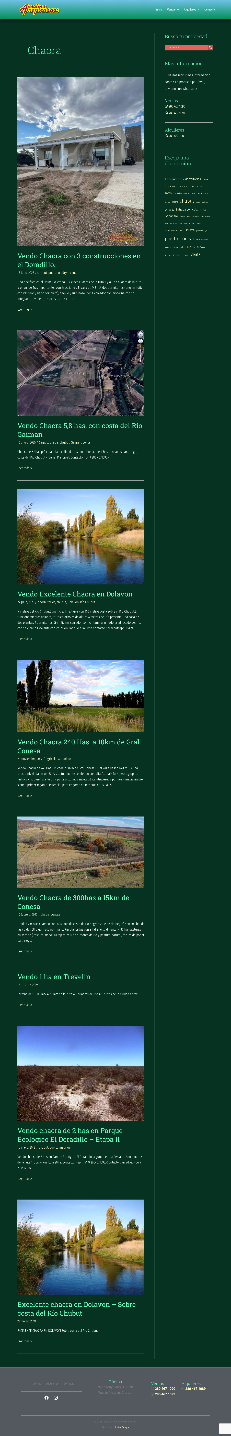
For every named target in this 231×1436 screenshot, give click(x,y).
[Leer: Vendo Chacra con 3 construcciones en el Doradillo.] (80, 161)
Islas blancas (205, 217)
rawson (175, 247)
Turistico (186, 255)
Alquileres (190, 9)
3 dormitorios (172, 186)
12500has (199, 187)
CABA (193, 193)
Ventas (171, 9)
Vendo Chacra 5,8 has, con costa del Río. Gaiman (80, 430)
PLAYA (190, 230)
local (166, 224)
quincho (168, 247)
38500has (178, 193)
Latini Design (122, 1427)
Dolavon (73, 602)
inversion (196, 217)
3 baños (205, 180)
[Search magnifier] (210, 47)
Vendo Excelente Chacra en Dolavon (75, 593)
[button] (173, 10)
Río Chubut (87, 602)
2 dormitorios (46, 602)
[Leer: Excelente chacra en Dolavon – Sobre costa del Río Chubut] (80, 1247)
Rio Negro (191, 247)
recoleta (182, 247)
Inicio (158, 9)
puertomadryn (201, 231)
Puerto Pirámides (201, 239)
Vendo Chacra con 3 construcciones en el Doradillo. (79, 260)
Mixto (199, 224)
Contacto (209, 9)
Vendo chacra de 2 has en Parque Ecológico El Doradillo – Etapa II (70, 1135)
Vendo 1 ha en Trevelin (53, 976)
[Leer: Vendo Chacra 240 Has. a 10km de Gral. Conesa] (80, 696)
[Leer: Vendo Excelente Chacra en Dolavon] (80, 536)
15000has (169, 193)
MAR (185, 224)
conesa (55, 914)
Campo (43, 442)
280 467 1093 (177, 113)
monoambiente (172, 230)
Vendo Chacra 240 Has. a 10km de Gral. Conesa (79, 746)
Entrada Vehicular (187, 209)
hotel (189, 217)
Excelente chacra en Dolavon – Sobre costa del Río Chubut (76, 1309)
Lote (180, 224)
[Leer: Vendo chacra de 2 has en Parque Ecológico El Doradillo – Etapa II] (80, 1073)
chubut (42, 273)
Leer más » (24, 309)
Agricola (51, 759)
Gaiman (76, 442)
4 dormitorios (187, 186)
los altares (173, 224)
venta (74, 273)
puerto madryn (58, 273)
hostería (183, 217)
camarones (202, 193)
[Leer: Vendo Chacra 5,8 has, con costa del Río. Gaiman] (80, 373)
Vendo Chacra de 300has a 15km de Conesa (73, 902)
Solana (178, 255)
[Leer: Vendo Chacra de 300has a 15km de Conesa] (80, 852)
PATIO (182, 231)
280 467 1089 (177, 136)
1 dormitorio (173, 179)
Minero (192, 223)
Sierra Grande (170, 255)
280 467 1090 (177, 106)
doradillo (169, 209)
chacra (54, 442)
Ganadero (64, 759)
